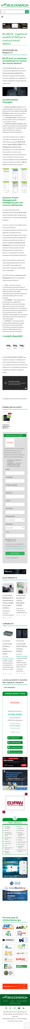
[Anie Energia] (22, 946)
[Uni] (22, 940)
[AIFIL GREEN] (22, 966)
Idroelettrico (21, 828)
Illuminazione (21, 830)
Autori (12, 1001)
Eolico (19, 826)
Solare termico (21, 844)
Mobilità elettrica (21, 837)
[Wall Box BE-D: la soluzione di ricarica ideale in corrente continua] (8, 588)
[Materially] (8, 940)
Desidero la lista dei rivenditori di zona (14, 464)
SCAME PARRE (15, 714)
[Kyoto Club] (8, 946)
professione (10, 516)
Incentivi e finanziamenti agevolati (21, 834)
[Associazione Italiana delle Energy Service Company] (22, 953)
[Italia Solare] (8, 959)
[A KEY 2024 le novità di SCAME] (22, 633)
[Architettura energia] (8, 953)
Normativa (20, 839)
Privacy (21, 1021)
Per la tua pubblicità (22, 1001)
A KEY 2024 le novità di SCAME (21, 648)
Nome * (8, 469)
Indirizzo (9, 493)
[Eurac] (22, 959)
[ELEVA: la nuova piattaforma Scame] (8, 633)
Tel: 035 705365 (15, 723)
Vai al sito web (15, 728)
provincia (9, 524)
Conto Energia (8, 843)
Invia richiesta (15, 553)
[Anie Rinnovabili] (8, 927)
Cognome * (9, 477)
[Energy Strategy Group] (8, 933)
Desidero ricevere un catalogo (14, 461)
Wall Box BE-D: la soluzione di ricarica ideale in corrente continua (8, 603)
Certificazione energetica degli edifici (8, 834)
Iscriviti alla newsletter (11, 540)
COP (6, 845)
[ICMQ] (22, 933)
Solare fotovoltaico (22, 842)
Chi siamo (5, 1001)
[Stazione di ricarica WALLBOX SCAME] (22, 588)
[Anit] (22, 927)
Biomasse (7, 830)
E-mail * (8, 500)
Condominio (7, 841)
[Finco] (8, 966)
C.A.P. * (8, 532)
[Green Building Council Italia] (8, 973)
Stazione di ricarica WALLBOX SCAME (20, 601)
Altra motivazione (13, 466)
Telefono (9, 508)
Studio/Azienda (11, 485)
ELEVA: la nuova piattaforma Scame (6, 650)
